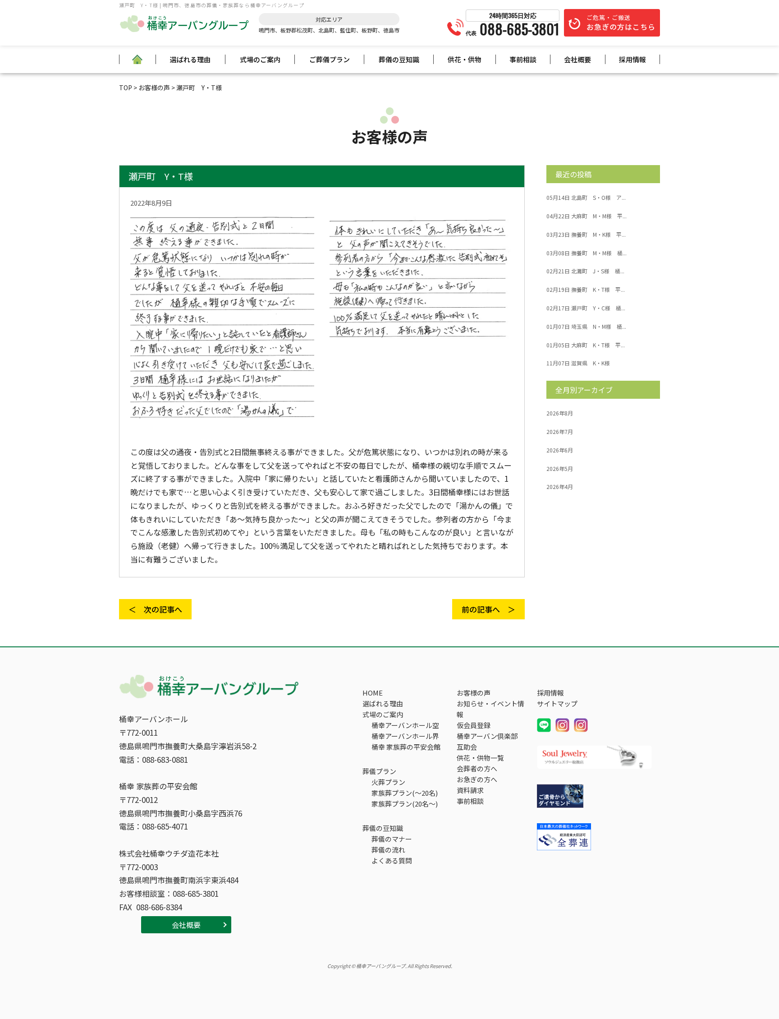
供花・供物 (464, 59)
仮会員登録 (473, 725)
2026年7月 (559, 431)
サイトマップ (557, 703)
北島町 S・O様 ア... (586, 197)
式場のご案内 (260, 59)
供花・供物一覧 (480, 757)
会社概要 (577, 59)
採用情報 (632, 59)
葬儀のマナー (391, 839)
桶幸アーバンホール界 (405, 736)
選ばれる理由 (190, 59)
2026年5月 (559, 468)
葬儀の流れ (388, 849)
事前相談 (522, 59)
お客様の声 (473, 692)
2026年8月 (559, 413)
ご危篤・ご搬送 (621, 22)
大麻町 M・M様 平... (586, 216)
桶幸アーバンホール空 (405, 725)
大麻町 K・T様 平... (585, 345)
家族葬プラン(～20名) (404, 793)
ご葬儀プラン (329, 59)
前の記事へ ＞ (488, 609)
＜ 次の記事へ (155, 609)
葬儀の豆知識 (399, 59)
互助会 (467, 747)
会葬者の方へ (477, 768)
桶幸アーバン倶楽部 (487, 736)
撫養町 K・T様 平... (585, 289)
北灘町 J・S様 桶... (585, 271)
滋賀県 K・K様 (578, 363)
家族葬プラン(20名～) (404, 803)
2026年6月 (559, 450)
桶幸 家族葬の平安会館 (405, 747)
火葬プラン (388, 782)
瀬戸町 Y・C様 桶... (585, 308)
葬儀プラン (379, 771)
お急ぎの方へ (477, 779)
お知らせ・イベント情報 (490, 709)
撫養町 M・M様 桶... (586, 253)
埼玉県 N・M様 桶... (586, 326)
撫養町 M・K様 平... (586, 234)
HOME (372, 692)
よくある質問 (391, 860)
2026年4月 (559, 486)
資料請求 (470, 790)
